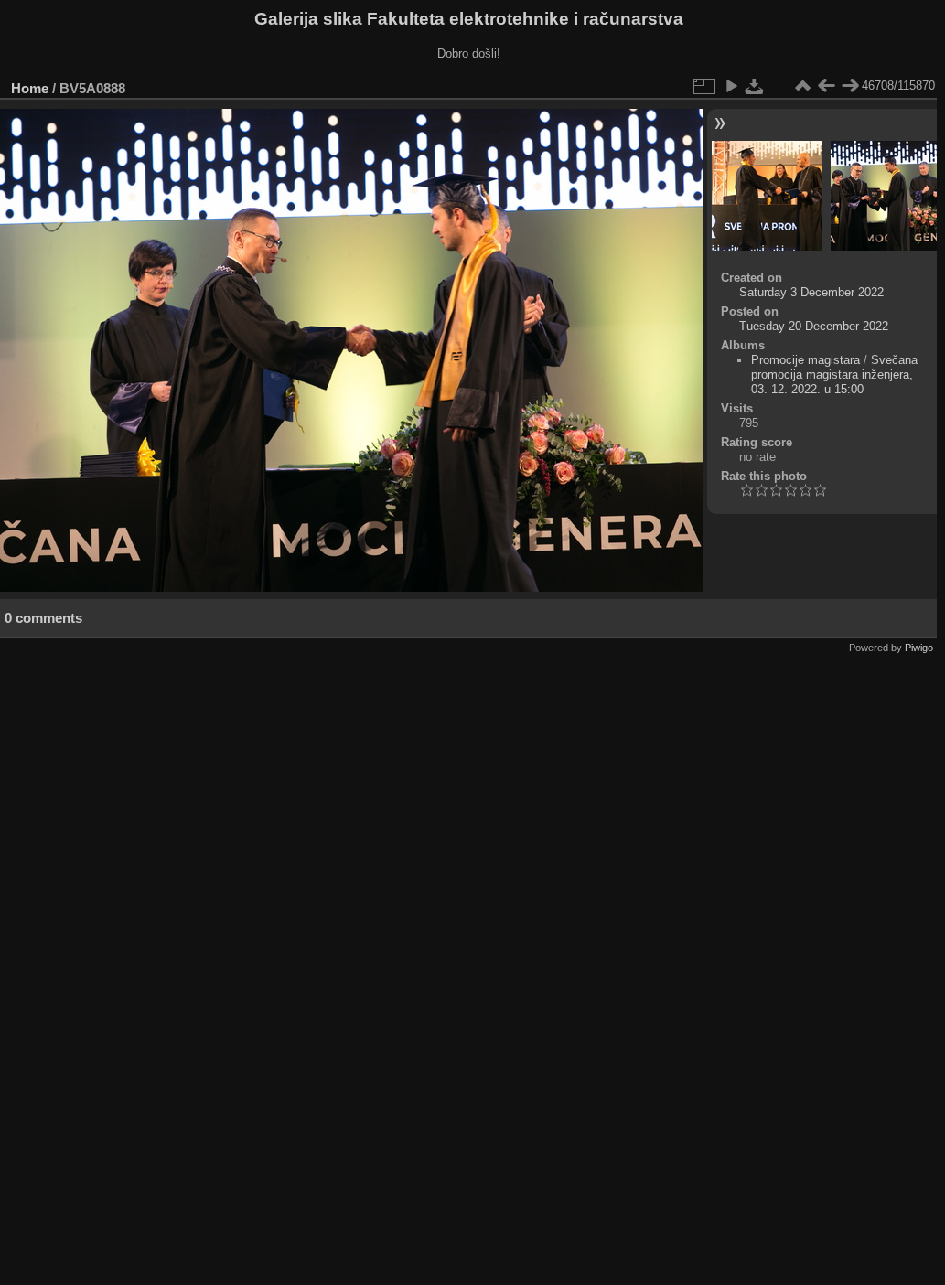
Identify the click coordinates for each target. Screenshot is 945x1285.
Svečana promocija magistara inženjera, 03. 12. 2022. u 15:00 (834, 374)
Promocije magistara (805, 360)
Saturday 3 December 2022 (811, 292)
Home (29, 88)
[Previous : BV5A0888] (826, 86)
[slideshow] (731, 86)
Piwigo (919, 647)
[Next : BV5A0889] (850, 86)
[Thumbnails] (802, 86)
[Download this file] (755, 86)
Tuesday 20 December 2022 (813, 326)
